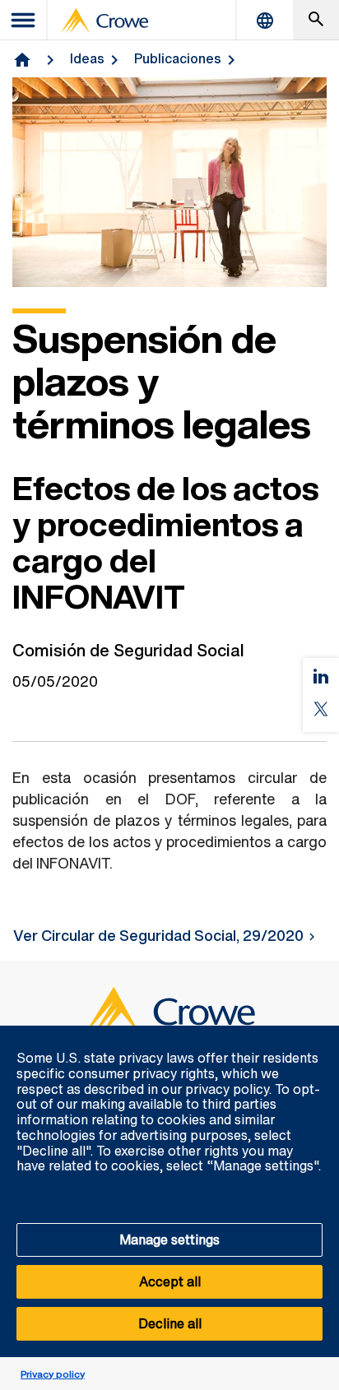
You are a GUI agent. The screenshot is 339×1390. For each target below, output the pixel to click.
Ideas (87, 58)
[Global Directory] (265, 20)
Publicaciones (177, 58)
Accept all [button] (170, 1281)
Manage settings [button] (169, 1239)
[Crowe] (104, 20)
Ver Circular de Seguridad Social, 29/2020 (158, 935)
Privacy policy (53, 1374)
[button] (317, 1034)
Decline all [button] (170, 1323)
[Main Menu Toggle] (24, 20)
